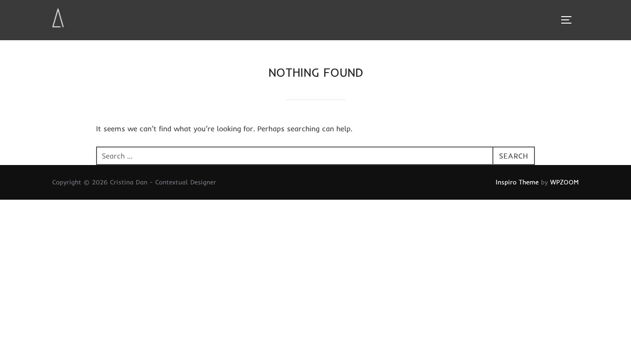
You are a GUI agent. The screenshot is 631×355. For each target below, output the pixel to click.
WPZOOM (564, 182)
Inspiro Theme (517, 182)
